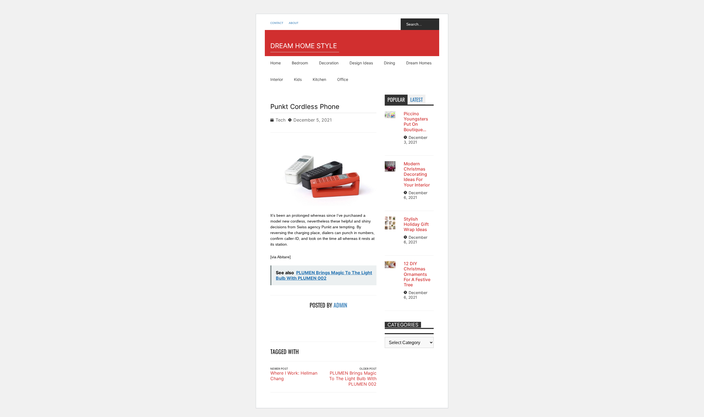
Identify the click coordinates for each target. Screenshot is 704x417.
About (293, 22)
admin (340, 305)
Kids (298, 79)
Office (342, 79)
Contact (276, 22)
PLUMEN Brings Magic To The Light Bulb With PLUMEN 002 (352, 378)
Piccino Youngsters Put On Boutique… (416, 121)
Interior (276, 79)
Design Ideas (361, 63)
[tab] (396, 100)
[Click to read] (288, 318)
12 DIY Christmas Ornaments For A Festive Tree (417, 274)
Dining (389, 63)
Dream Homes (418, 63)
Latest (416, 99)
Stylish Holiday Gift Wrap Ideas (416, 224)
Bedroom (300, 63)
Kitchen (319, 79)
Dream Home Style (303, 46)
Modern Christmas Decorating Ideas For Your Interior (417, 174)
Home (275, 63)
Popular (396, 99)
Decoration (329, 63)
